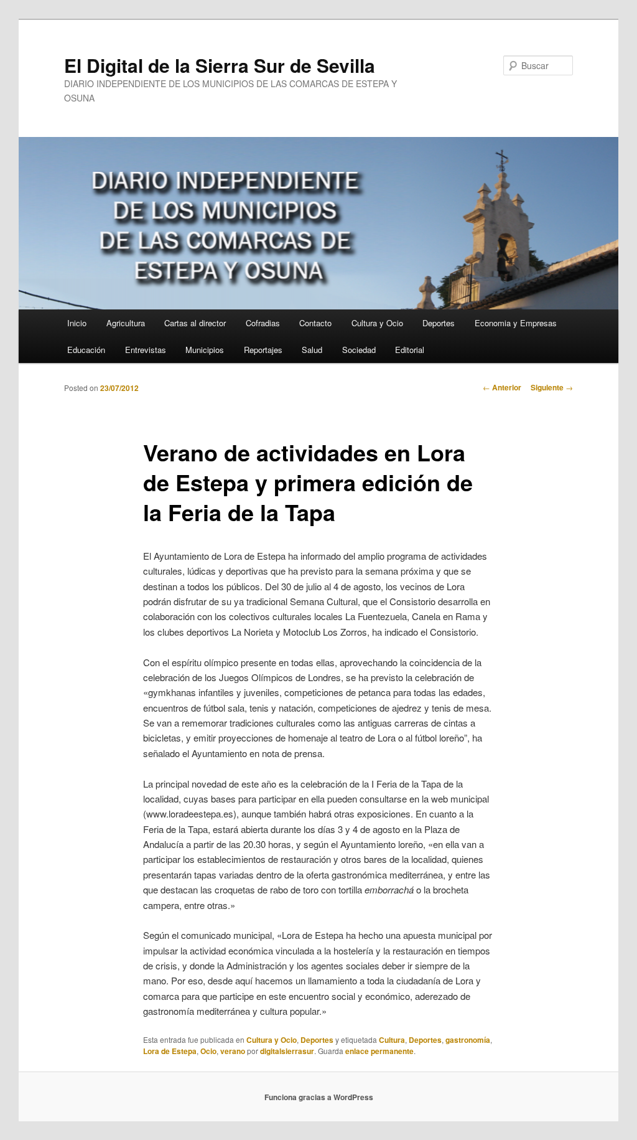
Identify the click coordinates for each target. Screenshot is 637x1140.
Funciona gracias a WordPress (318, 1097)
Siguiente (552, 387)
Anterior (502, 387)
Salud (312, 350)
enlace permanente (379, 1051)
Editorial (409, 350)
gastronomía (467, 1039)
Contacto (315, 323)
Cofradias (263, 323)
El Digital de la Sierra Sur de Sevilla (219, 65)
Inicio (76, 323)
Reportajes (263, 350)
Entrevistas (145, 350)
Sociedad (359, 350)
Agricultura (125, 323)
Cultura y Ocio (377, 323)
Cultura (392, 1039)
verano (232, 1051)
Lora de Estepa (170, 1051)
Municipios (204, 350)
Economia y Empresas (516, 323)
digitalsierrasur (287, 1051)
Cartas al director (195, 323)
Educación (86, 350)
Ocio (208, 1051)
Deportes (438, 323)
